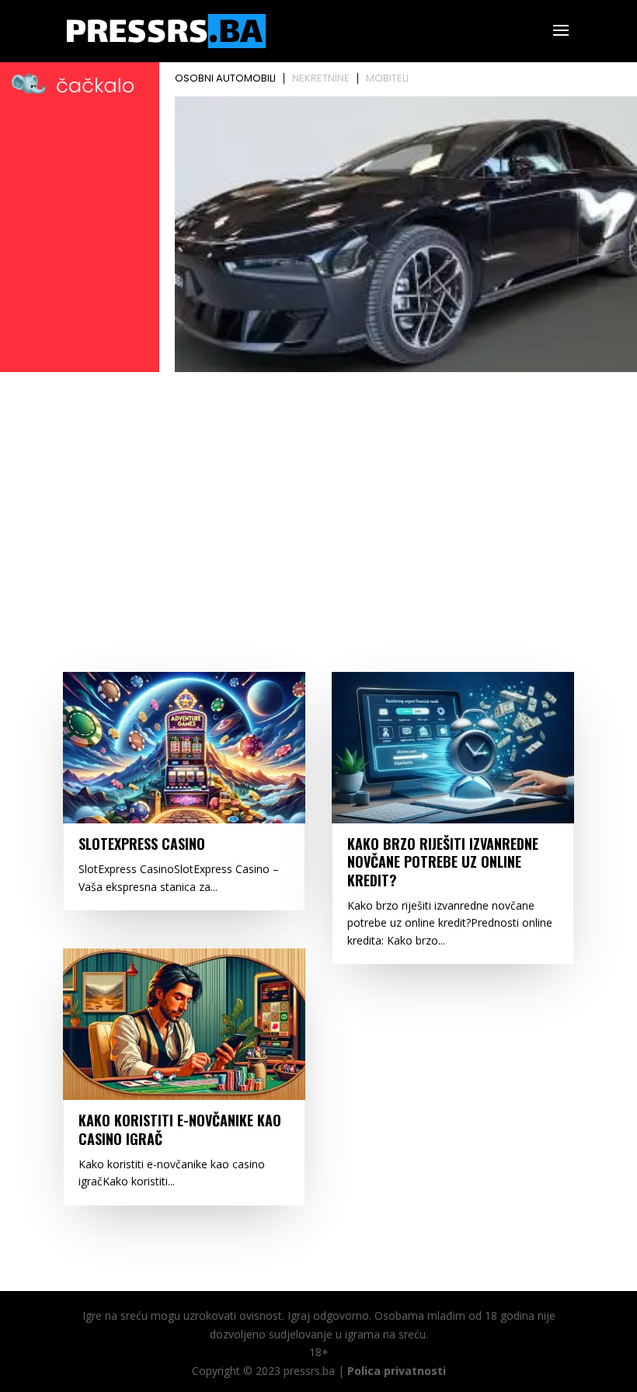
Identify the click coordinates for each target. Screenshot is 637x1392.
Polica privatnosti (396, 1370)
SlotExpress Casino (141, 843)
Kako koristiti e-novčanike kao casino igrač (179, 1129)
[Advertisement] (318, 494)
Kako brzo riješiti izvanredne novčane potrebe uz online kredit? (442, 861)
